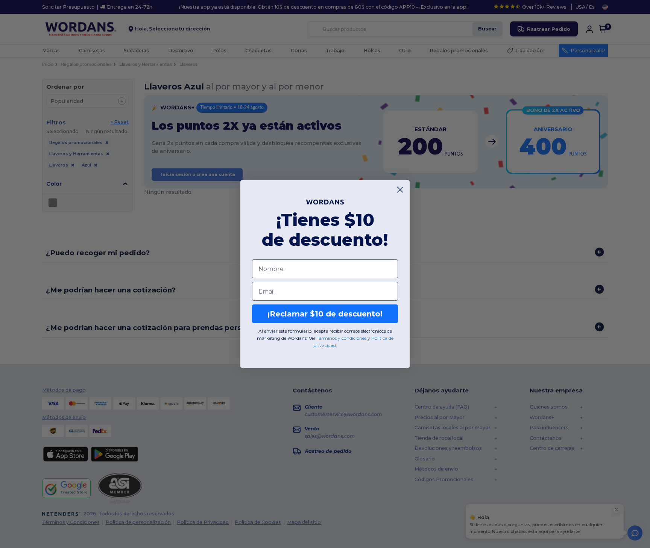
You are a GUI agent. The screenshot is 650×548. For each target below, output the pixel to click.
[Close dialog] (400, 189)
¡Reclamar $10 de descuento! (325, 313)
